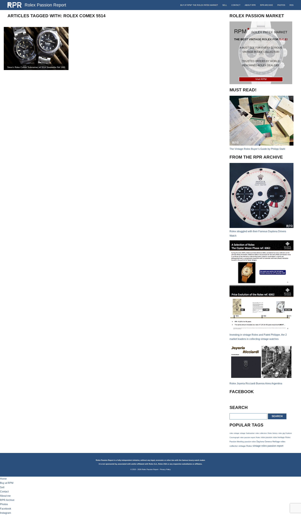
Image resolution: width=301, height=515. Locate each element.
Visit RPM (261, 79)
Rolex (258, 437)
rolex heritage (279, 437)
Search (277, 416)
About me (5, 495)
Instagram (5, 513)
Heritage (276, 441)
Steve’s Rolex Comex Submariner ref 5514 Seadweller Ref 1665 (36, 67)
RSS (291, 5)
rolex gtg (281, 433)
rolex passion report (247, 437)
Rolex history (273, 433)
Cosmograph (234, 437)
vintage (242, 433)
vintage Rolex (245, 446)
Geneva (268, 442)
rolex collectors (261, 433)
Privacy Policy (165, 469)
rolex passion (266, 437)
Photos (281, 5)
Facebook (5, 508)
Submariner (250, 433)
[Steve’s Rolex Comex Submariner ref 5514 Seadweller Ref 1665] (36, 48)
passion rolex (250, 442)
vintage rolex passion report (268, 445)
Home (3, 478)
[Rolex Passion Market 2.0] (261, 52)
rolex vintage (234, 433)
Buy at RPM (6, 483)
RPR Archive (266, 5)
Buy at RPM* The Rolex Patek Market (199, 5)
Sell (224, 5)
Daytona (260, 442)
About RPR (250, 5)
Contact (235, 5)
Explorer (288, 433)
